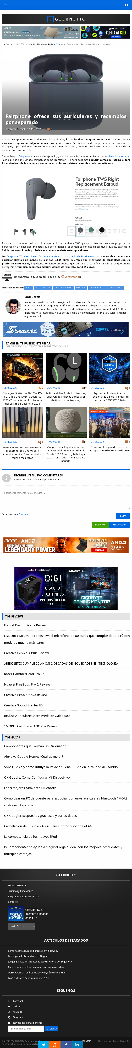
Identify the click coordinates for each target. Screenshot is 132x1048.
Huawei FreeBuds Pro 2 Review (27, 684)
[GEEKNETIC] (66, 19)
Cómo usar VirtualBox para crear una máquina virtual (36, 967)
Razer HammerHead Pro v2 (24, 674)
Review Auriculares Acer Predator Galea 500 (37, 716)
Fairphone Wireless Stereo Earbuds (106, 288)
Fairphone (24, 156)
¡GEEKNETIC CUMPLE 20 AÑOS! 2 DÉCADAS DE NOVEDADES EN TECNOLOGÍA (61, 663)
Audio (32, 44)
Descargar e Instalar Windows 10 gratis (29, 956)
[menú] (5, 5)
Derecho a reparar (63, 288)
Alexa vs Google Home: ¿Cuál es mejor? (33, 756)
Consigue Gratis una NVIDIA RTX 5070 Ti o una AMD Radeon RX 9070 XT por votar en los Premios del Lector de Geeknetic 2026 (22, 398)
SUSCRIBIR (51, 1028)
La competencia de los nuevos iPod (30, 836)
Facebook (18, 1001)
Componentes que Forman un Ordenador (35, 746)
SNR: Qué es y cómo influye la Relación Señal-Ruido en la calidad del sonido (61, 767)
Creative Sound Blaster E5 (23, 705)
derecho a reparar (119, 156)
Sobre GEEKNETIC (17, 885)
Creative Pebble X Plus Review (26, 653)
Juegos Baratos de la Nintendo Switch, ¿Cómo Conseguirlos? (40, 961)
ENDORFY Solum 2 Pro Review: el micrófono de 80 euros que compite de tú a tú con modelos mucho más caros (22, 452)
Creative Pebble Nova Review (25, 695)
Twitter (17, 1006)
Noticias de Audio (45, 44)
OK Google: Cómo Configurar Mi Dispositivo (37, 777)
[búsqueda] (126, 5)
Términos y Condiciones (20, 891)
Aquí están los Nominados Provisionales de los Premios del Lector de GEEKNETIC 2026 (109, 397)
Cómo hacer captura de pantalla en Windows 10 (33, 950)
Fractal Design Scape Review (25, 625)
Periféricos (22, 44)
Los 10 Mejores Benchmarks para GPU (28, 978)
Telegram (18, 1017)
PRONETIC (86, 1041)
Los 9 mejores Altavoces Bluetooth (30, 788)
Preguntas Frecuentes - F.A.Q (23, 896)
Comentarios (72, 276)
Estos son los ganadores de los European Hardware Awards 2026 (110, 448)
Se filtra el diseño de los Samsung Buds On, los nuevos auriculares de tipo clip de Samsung (66, 397)
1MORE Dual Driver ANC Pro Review (30, 726)
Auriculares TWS (43, 288)
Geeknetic (10, 44)
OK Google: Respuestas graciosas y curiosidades (40, 816)
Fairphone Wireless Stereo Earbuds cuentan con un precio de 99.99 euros (50, 256)
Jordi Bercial (17, 129)
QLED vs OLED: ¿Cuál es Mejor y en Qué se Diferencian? (37, 972)
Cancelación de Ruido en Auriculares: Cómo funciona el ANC (49, 826)
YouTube (17, 1011)
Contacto (13, 901)
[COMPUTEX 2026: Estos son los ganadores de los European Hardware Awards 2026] (109, 407)
